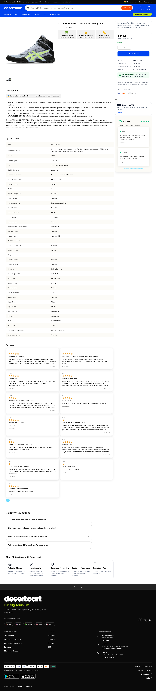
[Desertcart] (13, 8)
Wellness (7, 14)
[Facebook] (150, 620)
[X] (145, 620)
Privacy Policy (145, 670)
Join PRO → (121, 113)
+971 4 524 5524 (108, 657)
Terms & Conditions (143, 666)
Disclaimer (146, 674)
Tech (16, 14)
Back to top (78, 587)
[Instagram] (140, 620)
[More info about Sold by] (143, 60)
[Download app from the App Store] (28, 676)
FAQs (149, 678)
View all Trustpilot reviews (133, 169)
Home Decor (26, 14)
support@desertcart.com (112, 649)
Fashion (37, 14)
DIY (45, 14)
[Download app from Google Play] (11, 676)
